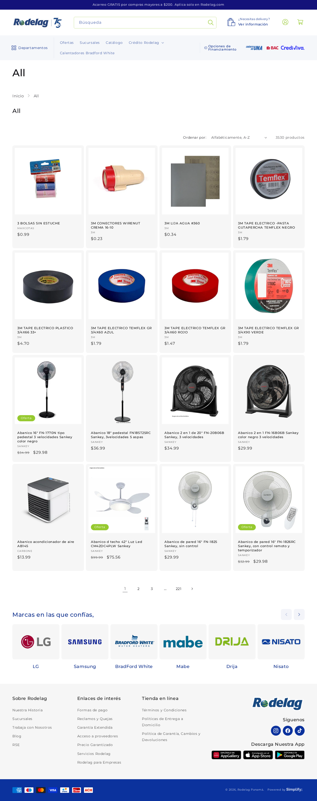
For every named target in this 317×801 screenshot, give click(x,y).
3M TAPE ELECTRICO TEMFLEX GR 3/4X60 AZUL (121, 330)
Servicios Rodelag (94, 753)
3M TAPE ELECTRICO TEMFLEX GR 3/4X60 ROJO (194, 330)
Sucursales (22, 719)
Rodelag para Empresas (99, 762)
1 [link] (125, 588)
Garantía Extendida (95, 727)
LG (36, 666)
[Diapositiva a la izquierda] (286, 614)
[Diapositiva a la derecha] (299, 614)
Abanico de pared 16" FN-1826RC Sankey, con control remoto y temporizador (267, 546)
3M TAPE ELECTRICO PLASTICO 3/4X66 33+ (45, 330)
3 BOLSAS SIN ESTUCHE (38, 223)
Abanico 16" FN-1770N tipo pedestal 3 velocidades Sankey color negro (44, 437)
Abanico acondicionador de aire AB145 (45, 544)
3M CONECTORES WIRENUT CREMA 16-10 (115, 225)
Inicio (18, 96)
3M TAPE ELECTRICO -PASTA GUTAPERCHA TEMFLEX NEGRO (266, 225)
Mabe (182, 666)
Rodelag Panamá (250, 789)
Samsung (85, 666)
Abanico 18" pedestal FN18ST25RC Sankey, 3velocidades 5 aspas (121, 435)
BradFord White (134, 666)
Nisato (281, 666)
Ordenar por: (194, 137)
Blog (16, 736)
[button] (28, 47)
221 (179, 589)
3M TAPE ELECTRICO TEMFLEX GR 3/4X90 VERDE (268, 330)
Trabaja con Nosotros (32, 727)
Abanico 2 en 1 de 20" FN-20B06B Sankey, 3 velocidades (194, 435)
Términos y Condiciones (164, 710)
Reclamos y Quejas (95, 719)
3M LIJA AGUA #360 (182, 223)
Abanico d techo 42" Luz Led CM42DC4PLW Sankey (116, 544)
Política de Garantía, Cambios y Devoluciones (171, 736)
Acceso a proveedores (97, 736)
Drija (232, 666)
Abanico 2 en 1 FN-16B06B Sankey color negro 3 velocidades (268, 435)
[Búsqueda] (210, 22)
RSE (16, 745)
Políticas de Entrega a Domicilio (162, 722)
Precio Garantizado (95, 745)
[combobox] (145, 22)
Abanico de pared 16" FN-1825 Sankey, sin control (190, 544)
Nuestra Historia (27, 710)
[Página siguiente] (191, 588)
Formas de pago (92, 710)
